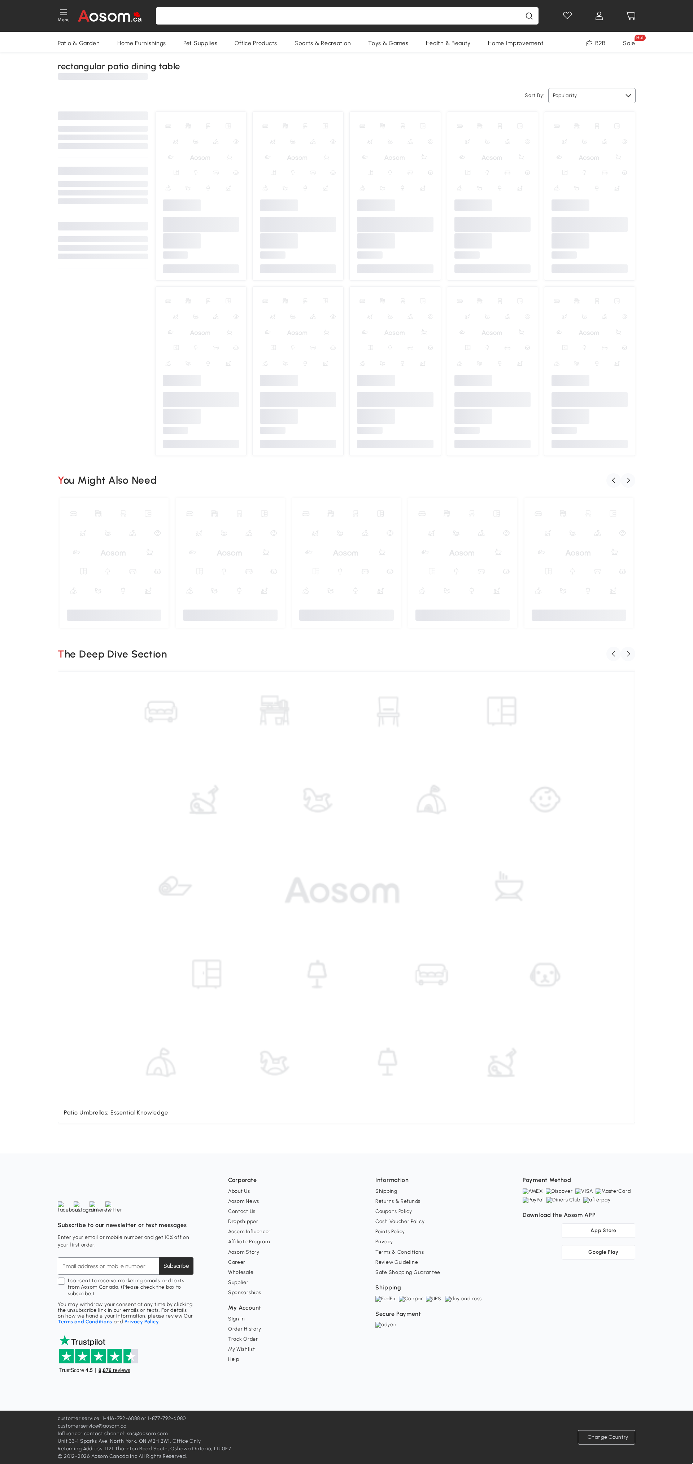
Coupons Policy (393, 1211)
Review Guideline (396, 1262)
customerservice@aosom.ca (92, 1426)
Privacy (384, 1242)
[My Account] (599, 16)
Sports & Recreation (323, 43)
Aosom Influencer (249, 1231)
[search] (529, 16)
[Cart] (631, 16)
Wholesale (240, 1272)
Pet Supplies (200, 43)
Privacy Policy (142, 1322)
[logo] (110, 16)
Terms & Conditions (399, 1252)
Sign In (236, 1319)
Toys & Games (388, 43)
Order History (244, 1329)
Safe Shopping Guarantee (407, 1272)
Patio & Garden (79, 43)
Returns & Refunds (397, 1201)
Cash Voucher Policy (399, 1221)
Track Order (243, 1339)
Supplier (238, 1282)
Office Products (256, 43)
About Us (239, 1191)
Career (236, 1262)
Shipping (386, 1191)
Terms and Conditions (85, 1322)
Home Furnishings (141, 43)
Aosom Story (244, 1252)
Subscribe (176, 1265)
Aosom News (243, 1201)
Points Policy (390, 1231)
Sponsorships (244, 1292)
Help (233, 1359)
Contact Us (242, 1211)
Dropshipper (243, 1221)
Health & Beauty (448, 43)
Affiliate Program (249, 1242)
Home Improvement (516, 43)
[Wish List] (567, 16)
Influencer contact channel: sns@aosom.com (113, 1433)
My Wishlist (241, 1349)
